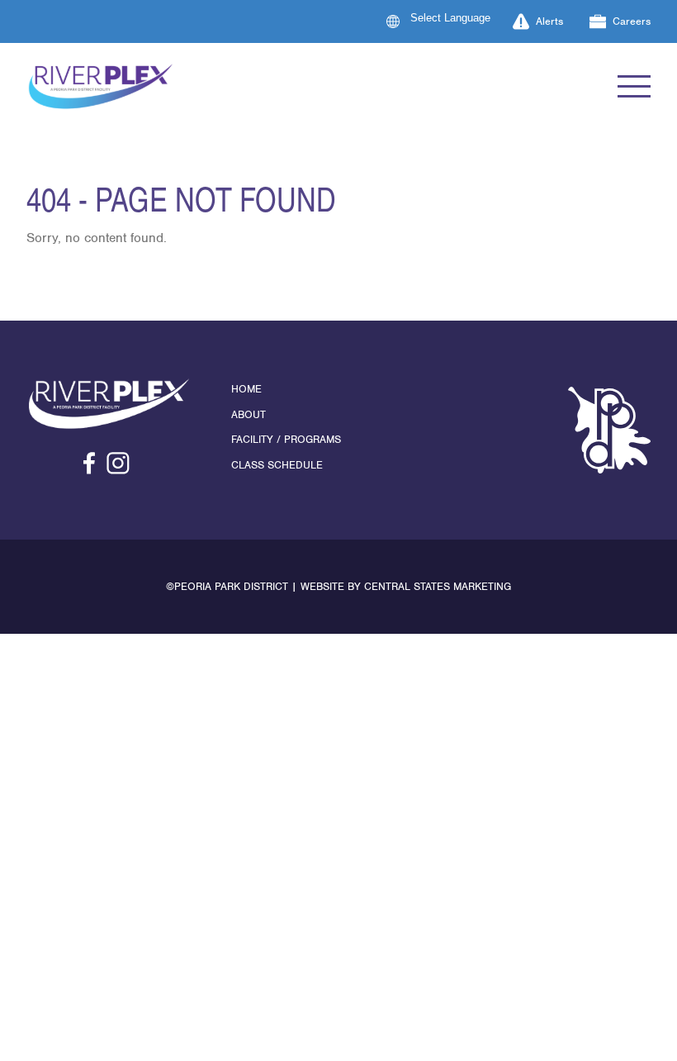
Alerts (549, 21)
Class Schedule (277, 465)
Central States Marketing (437, 586)
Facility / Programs (286, 439)
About (248, 414)
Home (246, 389)
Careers (632, 21)
